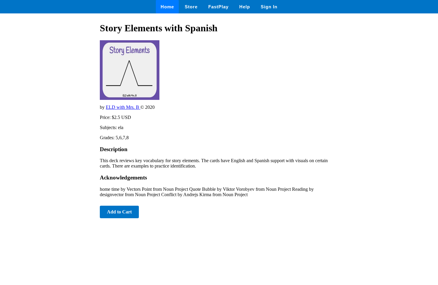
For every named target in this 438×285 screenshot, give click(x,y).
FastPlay (218, 6)
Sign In (269, 6)
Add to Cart (119, 211)
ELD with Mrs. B (123, 107)
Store (191, 6)
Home (167, 6)
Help (244, 6)
